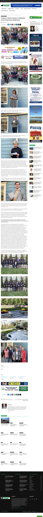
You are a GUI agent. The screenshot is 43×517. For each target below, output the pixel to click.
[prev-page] (1, 466)
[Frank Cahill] (1, 22)
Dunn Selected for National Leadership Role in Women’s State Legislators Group (23, 425)
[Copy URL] (20, 24)
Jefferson (21, 452)
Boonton (2, 452)
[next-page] (2, 466)
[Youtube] (41, 1)
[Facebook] (36, 1)
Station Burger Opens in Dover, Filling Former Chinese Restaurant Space (14, 454)
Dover (1, 442)
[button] (41, 13)
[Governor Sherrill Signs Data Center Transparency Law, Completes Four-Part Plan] (23, 440)
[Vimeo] (40, 1)
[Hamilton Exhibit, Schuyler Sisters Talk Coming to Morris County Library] (5, 430)
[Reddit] (32, 499)
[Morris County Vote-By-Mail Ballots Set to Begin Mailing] (5, 450)
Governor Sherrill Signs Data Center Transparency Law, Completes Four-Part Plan (22, 445)
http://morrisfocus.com (10, 405)
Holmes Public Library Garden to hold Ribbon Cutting (4, 377)
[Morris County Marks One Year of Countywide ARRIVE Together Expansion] (5, 440)
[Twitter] (39, 1)
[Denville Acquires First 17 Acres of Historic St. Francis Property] (14, 430)
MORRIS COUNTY (32, 145)
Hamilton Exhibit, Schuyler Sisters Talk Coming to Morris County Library (5, 435)
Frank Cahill (4, 22)
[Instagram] (38, 1)
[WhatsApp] (14, 24)
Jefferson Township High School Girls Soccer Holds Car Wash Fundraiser (23, 454)
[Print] (18, 24)
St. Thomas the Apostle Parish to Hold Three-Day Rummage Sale (38, 148)
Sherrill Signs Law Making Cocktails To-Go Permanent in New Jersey (5, 464)
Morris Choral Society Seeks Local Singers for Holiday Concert (37, 178)
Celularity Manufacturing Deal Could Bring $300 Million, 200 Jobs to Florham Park (14, 464)
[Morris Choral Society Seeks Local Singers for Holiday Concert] (14, 440)
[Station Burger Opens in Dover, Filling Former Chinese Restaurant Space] (14, 450)
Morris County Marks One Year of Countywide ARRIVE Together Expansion (5, 445)
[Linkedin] (16, 24)
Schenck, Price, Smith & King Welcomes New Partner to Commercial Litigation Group (22, 435)
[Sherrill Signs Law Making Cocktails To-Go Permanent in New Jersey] (5, 459)
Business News (12, 452)
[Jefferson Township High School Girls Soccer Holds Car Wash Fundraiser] (23, 450)
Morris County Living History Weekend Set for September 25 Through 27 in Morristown (23, 464)
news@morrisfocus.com (18, 507)
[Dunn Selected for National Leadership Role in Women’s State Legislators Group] (23, 420)
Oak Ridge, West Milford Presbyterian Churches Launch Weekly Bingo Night (13, 425)
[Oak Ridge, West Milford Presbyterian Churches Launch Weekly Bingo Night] (14, 420)
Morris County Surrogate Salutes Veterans (7, 399)
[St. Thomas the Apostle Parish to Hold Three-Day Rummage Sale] (5, 420)
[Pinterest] (12, 24)
